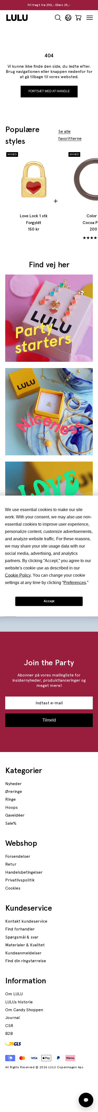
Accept (49, 601)
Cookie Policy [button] (18, 575)
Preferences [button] (75, 582)
